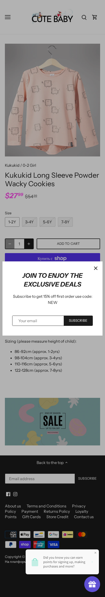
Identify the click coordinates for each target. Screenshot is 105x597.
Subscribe (78, 320)
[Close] (95, 268)
